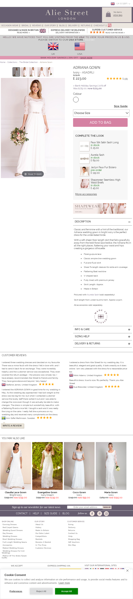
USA (79, 54)
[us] (79, 51)
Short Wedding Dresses (12, 539)
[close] (127, 570)
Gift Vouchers (73, 542)
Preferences (16, 591)
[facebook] (93, 513)
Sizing (70, 524)
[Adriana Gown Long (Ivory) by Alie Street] (16, 72)
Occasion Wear (9, 25)
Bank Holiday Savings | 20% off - (66, 58)
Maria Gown (111, 492)
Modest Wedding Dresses (13, 548)
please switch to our (60, 39)
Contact (22, 513)
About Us (39, 524)
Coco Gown (79, 492)
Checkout (99, 25)
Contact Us (72, 533)
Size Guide (121, 106)
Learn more (64, 583)
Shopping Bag (74, 539)
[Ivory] (76, 99)
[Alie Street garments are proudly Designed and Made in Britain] (42, 31)
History (38, 527)
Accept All (66, 591)
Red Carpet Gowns (10, 527)
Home (2, 62)
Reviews (36, 25)
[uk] (53, 51)
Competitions (41, 536)
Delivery (73, 25)
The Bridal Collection (28, 62)
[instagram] (106, 513)
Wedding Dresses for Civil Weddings (13, 552)
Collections (12, 62)
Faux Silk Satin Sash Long (105, 142)
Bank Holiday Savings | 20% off (90, 85)
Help (36, 513)
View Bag (117, 15)
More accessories (86, 194)
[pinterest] (99, 513)
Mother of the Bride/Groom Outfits (14, 557)
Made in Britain (42, 530)
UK (53, 54)
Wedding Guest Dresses (13, 530)
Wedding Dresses (10, 536)
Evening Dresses (10, 524)
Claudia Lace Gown (15, 492)
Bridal (25, 25)
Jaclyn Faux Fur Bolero (103, 167)
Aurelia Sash (97, 154)
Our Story (50, 25)
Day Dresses (8, 533)
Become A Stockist (43, 542)
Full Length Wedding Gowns (15, 542)
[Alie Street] (51, 20)
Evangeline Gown (47, 492)
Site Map (72, 545)
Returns (85, 25)
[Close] (90, 39)
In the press (41, 545)
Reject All (41, 591)
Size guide (50, 513)
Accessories (7, 545)
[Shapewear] (99, 215)
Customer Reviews (43, 548)
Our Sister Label (42, 533)
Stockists (39, 539)
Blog (62, 25)
